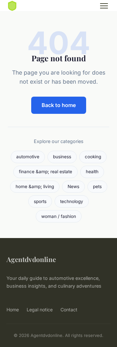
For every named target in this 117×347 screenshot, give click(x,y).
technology (71, 201)
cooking (93, 156)
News (73, 186)
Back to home (59, 105)
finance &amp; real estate (45, 171)
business (62, 156)
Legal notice (40, 309)
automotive (27, 156)
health (92, 171)
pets (97, 186)
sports (40, 201)
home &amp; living (35, 186)
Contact (68, 309)
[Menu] (104, 6)
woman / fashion (58, 216)
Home (12, 309)
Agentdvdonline (31, 259)
